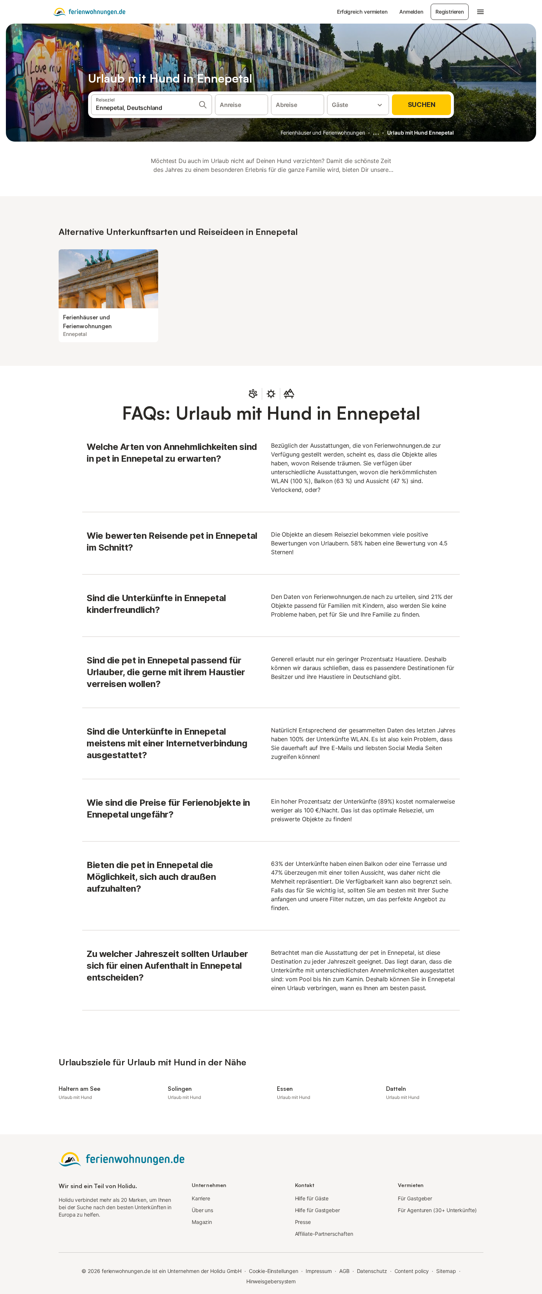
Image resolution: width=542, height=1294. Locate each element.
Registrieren (449, 11)
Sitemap (446, 1271)
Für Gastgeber (415, 1198)
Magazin (202, 1222)
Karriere (201, 1198)
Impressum (319, 1271)
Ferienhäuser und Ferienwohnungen (323, 132)
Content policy (412, 1271)
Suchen (421, 104)
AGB (344, 1271)
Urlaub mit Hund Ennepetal (420, 132)
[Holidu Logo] (89, 11)
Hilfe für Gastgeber (317, 1210)
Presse (303, 1222)
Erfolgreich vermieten (362, 11)
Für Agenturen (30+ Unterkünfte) (437, 1210)
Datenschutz (372, 1271)
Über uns (202, 1210)
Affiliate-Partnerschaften (324, 1234)
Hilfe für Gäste (312, 1198)
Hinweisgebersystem (271, 1281)
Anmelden (411, 11)
